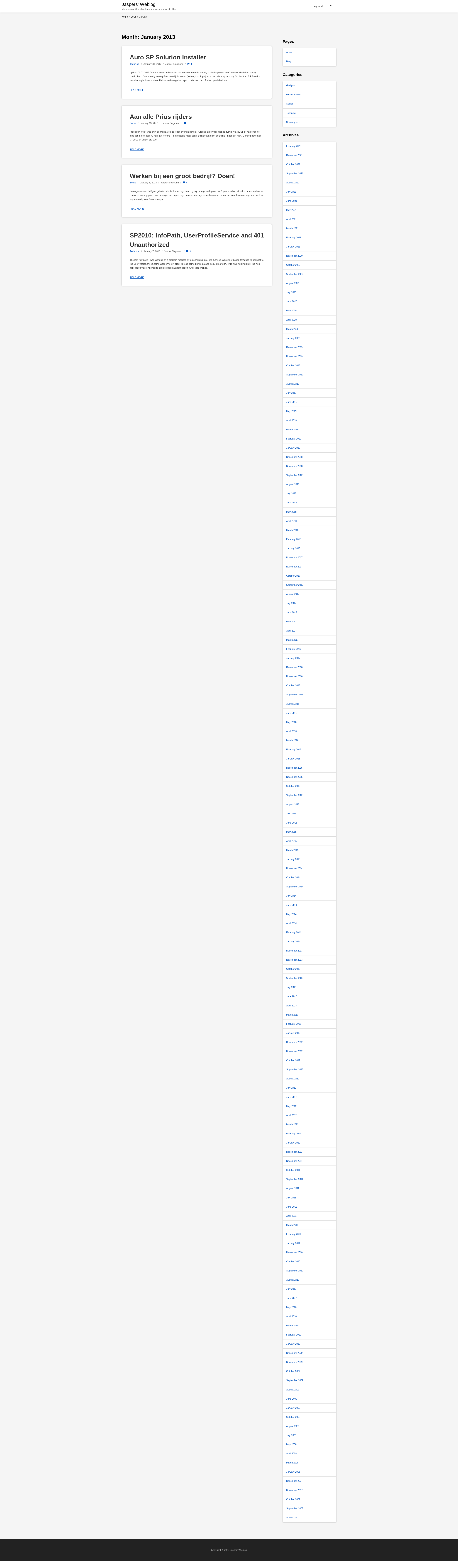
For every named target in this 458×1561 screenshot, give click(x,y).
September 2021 (294, 173)
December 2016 (294, 667)
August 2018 (292, 484)
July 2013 (291, 987)
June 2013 (291, 996)
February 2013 (293, 1024)
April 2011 (291, 1216)
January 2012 (293, 1142)
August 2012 (292, 1078)
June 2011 (291, 1206)
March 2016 (292, 740)
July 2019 (291, 393)
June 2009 (291, 1398)
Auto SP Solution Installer (168, 57)
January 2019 (293, 447)
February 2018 (293, 539)
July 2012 (291, 1087)
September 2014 (294, 886)
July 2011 (291, 1197)
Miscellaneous (293, 94)
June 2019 (291, 402)
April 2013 (291, 1005)
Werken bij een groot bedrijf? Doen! (182, 175)
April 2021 (291, 219)
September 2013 (294, 978)
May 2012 (291, 1106)
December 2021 (294, 155)
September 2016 (294, 694)
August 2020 (292, 283)
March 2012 (292, 1124)
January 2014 (293, 941)
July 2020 (291, 292)
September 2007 (294, 1508)
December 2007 (294, 1481)
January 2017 (293, 658)
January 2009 (293, 1408)
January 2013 (293, 1033)
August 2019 (292, 383)
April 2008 (291, 1453)
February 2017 (293, 649)
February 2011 (293, 1234)
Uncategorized (293, 122)
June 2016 (291, 713)
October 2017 (293, 575)
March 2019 (292, 429)
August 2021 (292, 182)
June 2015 (291, 822)
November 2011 (294, 1161)
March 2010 (292, 1325)
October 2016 (293, 685)
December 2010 (294, 1252)
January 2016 (293, 758)
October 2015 (293, 786)
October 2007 (293, 1499)
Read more (137, 90)
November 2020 (294, 255)
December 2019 (294, 347)
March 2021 (292, 228)
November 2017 (294, 566)
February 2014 (293, 932)
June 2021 (291, 201)
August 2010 (292, 1279)
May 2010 (291, 1307)
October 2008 (293, 1417)
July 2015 (291, 813)
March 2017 (292, 640)
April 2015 (291, 841)
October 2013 (293, 969)
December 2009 (294, 1353)
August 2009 (292, 1389)
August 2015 (292, 804)
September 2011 (294, 1179)
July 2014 (291, 895)
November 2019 (294, 356)
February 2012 (293, 1133)
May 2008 (291, 1444)
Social (133, 123)
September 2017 (294, 585)
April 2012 (291, 1115)
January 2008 (293, 1471)
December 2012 (294, 1042)
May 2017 (291, 621)
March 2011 (292, 1225)
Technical (135, 64)
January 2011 (293, 1243)
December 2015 (294, 767)
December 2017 (294, 557)
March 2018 (292, 530)
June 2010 (291, 1298)
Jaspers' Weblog (138, 4)
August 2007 (292, 1517)
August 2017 (292, 594)
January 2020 (293, 338)
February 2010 (293, 1334)
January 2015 (293, 859)
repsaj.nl (318, 6)
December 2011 (294, 1151)
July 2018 (291, 493)
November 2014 (294, 868)
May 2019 (291, 411)
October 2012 (293, 1060)
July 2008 (291, 1435)
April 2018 (291, 521)
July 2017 (291, 603)
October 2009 (293, 1371)
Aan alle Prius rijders (161, 116)
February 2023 (293, 146)
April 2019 (291, 420)
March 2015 (292, 850)
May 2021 (291, 210)
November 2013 (294, 959)
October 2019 (293, 365)
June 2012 (291, 1097)
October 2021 (293, 164)
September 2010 (294, 1270)
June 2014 (291, 905)
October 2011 (293, 1170)
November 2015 (294, 777)
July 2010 (291, 1289)
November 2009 (294, 1362)
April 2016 (291, 731)
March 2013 (292, 1014)
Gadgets (290, 85)
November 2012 (294, 1051)
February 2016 (293, 749)
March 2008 (292, 1462)
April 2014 (291, 923)
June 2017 (291, 612)
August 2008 (292, 1426)
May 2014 (291, 914)
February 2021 (293, 237)
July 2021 (291, 191)
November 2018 (294, 466)
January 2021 (293, 246)
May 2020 (291, 310)
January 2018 (293, 548)
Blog (288, 61)
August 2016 (292, 703)
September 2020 (294, 274)
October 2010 (293, 1261)
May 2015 (291, 832)
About (289, 52)
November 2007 (294, 1490)
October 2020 (293, 265)
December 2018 (294, 457)
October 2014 (293, 877)
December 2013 (294, 950)
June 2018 (291, 502)
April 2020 (291, 320)
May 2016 (291, 722)
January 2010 (293, 1343)
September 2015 (294, 795)
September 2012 (294, 1069)
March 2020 (292, 329)
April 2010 (291, 1316)
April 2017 (291, 630)
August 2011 (292, 1188)
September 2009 (294, 1380)
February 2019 (293, 438)
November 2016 (294, 676)
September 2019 (294, 374)
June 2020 (291, 301)
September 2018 (294, 475)
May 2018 (291, 512)
